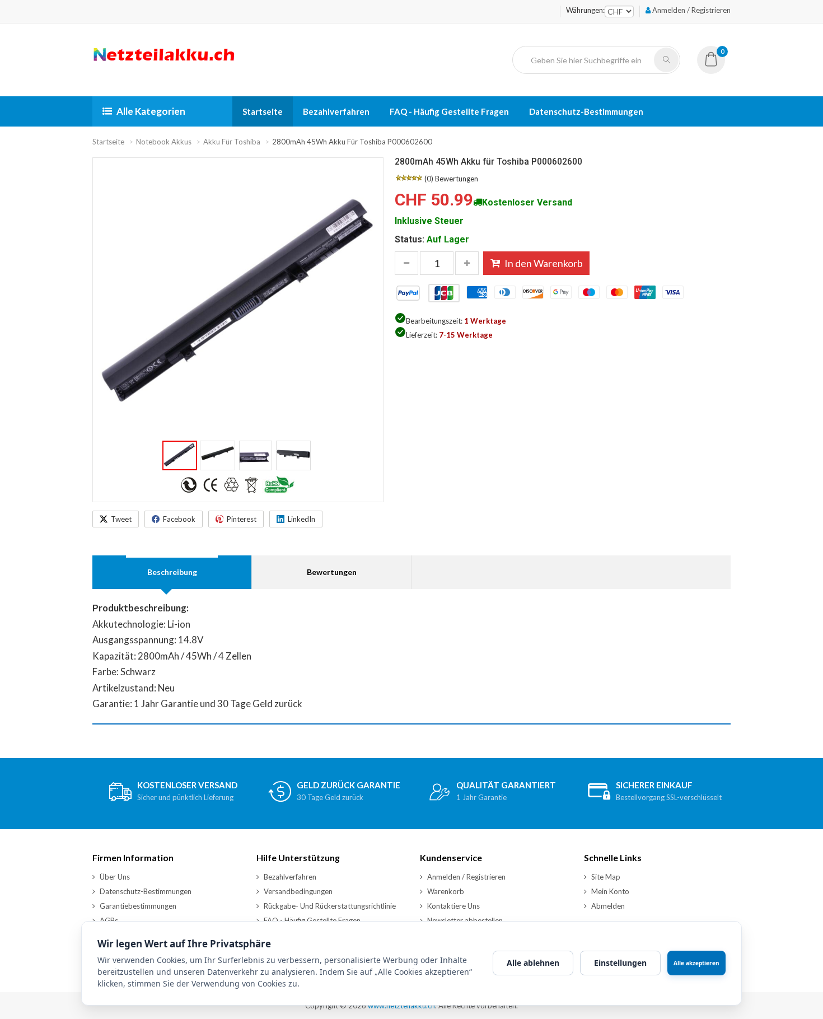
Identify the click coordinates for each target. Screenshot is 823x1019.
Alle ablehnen (533, 962)
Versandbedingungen (298, 891)
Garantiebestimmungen (138, 905)
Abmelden (608, 905)
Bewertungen (456, 178)
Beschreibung (172, 572)
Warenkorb (445, 891)
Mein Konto (610, 891)
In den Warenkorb (543, 263)
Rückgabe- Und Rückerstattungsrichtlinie (330, 905)
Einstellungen (620, 962)
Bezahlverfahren (336, 111)
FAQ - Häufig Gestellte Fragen (449, 111)
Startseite (262, 111)
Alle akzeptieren (696, 963)
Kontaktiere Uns (453, 905)
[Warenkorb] (711, 62)
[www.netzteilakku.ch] (164, 60)
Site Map (605, 876)
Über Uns (115, 876)
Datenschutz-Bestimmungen (586, 111)
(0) (428, 178)
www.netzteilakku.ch (401, 1005)
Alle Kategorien (150, 111)
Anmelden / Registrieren (691, 10)
